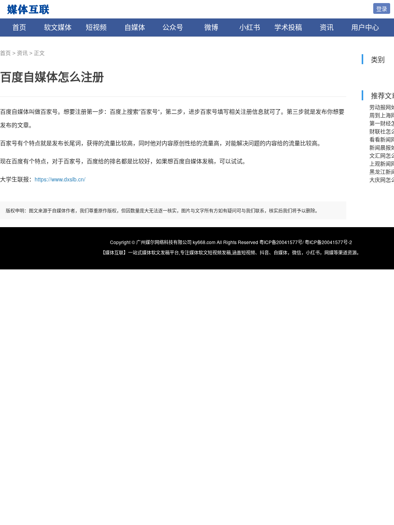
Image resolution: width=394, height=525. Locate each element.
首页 (19, 28)
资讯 (327, 28)
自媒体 (134, 28)
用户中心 (365, 28)
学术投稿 (288, 28)
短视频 (96, 28)
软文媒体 (58, 28)
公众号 (172, 28)
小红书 (249, 28)
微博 (211, 28)
